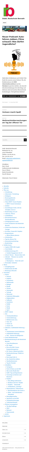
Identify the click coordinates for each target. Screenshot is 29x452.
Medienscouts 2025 (11, 319)
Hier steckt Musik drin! (12, 371)
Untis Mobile (8, 249)
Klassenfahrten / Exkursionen (14, 388)
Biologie (8, 284)
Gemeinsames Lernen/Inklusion (15, 331)
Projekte (8, 378)
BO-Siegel (9, 345)
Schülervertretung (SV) (11, 251)
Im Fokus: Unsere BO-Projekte (13, 231)
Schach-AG (9, 325)
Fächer (7, 274)
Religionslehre (10, 298)
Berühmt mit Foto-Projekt (15, 382)
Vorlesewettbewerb (11, 402)
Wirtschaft (9, 294)
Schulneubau (8, 237)
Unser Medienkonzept (11, 337)
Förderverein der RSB (11, 268)
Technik (8, 292)
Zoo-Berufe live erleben (13, 359)
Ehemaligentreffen (11, 396)
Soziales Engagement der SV (14, 253)
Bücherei (8, 410)
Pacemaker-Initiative (11, 262)
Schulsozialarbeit (10, 200)
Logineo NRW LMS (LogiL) (12, 247)
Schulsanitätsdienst (12, 316)
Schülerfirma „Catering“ (15, 386)
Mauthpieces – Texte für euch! (15, 261)
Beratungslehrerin (10, 198)
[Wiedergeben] (4, 96)
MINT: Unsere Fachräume (13, 204)
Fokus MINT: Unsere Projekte (13, 202)
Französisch (9, 280)
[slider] (24, 96)
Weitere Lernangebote (11, 404)
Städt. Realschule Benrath (13, 19)
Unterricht (7, 272)
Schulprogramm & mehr (12, 221)
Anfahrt (7, 205)
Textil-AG (9, 323)
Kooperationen (9, 233)
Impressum (7, 416)
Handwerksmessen (11, 361)
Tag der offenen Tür (10, 239)
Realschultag (8, 243)
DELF (7, 408)
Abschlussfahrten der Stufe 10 (16, 390)
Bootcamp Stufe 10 (11, 357)
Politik (8, 304)
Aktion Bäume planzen (12, 235)
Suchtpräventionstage (12, 400)
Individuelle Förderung (12, 333)
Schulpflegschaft (9, 266)
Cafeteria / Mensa (10, 213)
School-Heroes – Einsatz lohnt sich (15, 255)
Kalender (6, 188)
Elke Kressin (5, 102)
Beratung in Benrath (11, 270)
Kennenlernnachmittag (11, 241)
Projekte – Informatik (14, 384)
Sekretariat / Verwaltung (12, 194)
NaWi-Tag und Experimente (14, 373)
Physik (8, 286)
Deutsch (8, 276)
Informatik (9, 290)
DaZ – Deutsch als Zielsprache (14, 335)
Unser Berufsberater (12, 343)
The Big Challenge (11, 406)
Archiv (7, 414)
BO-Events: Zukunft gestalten (14, 351)
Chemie (8, 288)
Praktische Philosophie (12, 296)
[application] (14, 96)
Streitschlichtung (11, 318)
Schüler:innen (8, 245)
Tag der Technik (11, 363)
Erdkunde (9, 300)
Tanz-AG (9, 321)
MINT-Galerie (9, 312)
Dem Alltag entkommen (14, 380)
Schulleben (8, 365)
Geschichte (9, 302)
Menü (4, 22)
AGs (6, 314)
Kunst (8, 306)
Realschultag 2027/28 (11, 211)
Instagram (9, 367)
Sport (8, 310)
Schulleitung (8, 192)
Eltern (5, 264)
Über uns (6, 190)
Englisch (8, 278)
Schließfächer (9, 215)
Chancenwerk (10, 412)
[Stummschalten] (21, 96)
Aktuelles (6, 186)
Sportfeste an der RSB (12, 398)
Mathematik (9, 282)
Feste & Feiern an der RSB (13, 369)
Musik (8, 308)
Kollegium (8, 196)
